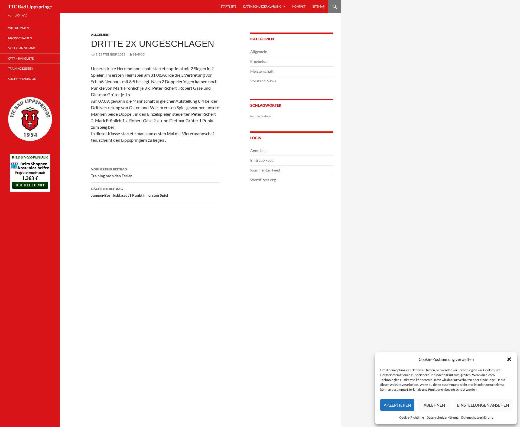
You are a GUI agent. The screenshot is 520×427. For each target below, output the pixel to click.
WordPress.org (263, 179)
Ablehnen (434, 405)
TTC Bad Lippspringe (30, 6)
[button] (509, 359)
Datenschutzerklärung (443, 417)
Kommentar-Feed (265, 170)
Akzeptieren (397, 405)
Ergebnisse (259, 61)
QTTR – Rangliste (21, 58)
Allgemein (100, 35)
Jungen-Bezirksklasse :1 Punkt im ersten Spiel (129, 192)
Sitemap (319, 6)
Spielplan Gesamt (21, 48)
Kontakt (299, 6)
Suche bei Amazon (22, 78)
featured (266, 116)
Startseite (228, 6)
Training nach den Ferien (111, 172)
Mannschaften (20, 38)
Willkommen (18, 28)
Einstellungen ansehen (483, 405)
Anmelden (259, 150)
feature (255, 116)
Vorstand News (263, 81)
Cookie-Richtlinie (411, 417)
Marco (139, 54)
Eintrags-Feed (262, 160)
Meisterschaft (262, 71)
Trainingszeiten (20, 68)
